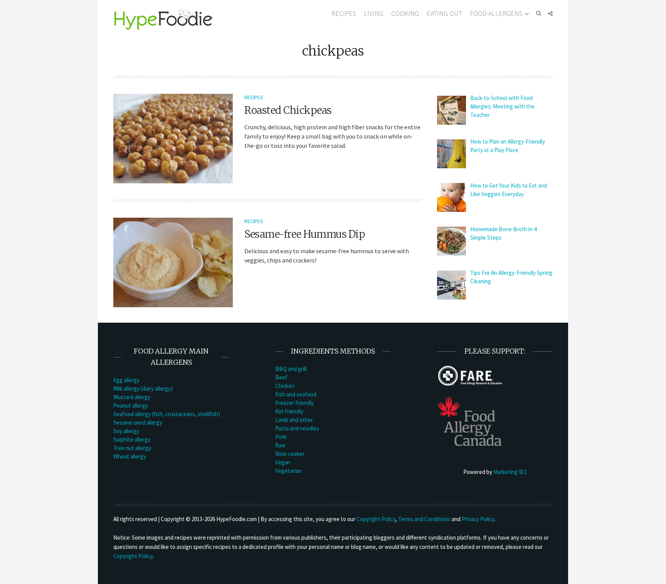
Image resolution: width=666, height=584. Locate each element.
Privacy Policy (478, 519)
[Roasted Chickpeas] (173, 138)
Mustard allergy (131, 397)
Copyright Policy (376, 519)
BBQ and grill (290, 368)
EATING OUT (444, 13)
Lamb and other (294, 419)
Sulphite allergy (131, 439)
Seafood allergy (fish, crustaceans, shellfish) (166, 414)
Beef (281, 377)
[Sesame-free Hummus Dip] (173, 262)
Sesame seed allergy (137, 422)
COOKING (405, 13)
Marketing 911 (510, 472)
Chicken (284, 385)
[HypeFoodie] (163, 19)
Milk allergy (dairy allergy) (143, 388)
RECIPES (343, 13)
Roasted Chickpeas (287, 110)
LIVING (373, 13)
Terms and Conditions (424, 519)
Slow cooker (289, 453)
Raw (280, 445)
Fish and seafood (295, 394)
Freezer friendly (294, 402)
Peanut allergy (130, 405)
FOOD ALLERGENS (496, 13)
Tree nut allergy (132, 448)
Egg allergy (126, 380)
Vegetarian (288, 470)
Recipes (253, 97)
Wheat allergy (129, 456)
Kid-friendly (289, 411)
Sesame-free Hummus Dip (304, 234)
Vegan (282, 462)
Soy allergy (126, 431)
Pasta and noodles (297, 428)
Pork (280, 436)
